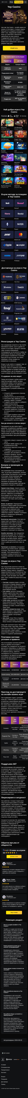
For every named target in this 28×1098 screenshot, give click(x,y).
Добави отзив (14, 856)
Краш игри (17, 116)
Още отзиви (14, 912)
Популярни (4, 116)
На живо (11, 116)
